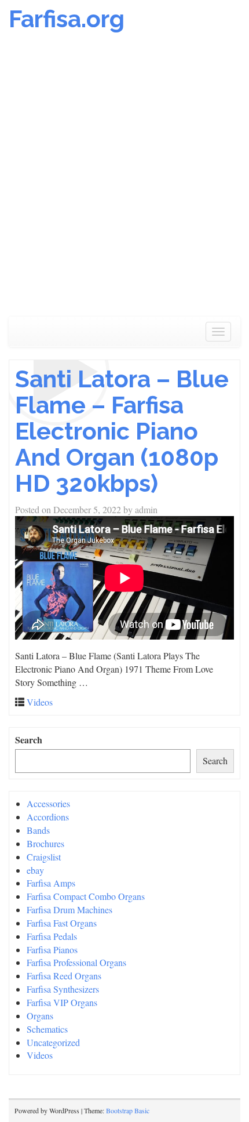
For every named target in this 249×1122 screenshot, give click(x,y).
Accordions (48, 817)
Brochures (45, 843)
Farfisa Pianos (52, 949)
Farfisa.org (66, 19)
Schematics (47, 1029)
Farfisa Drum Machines (69, 909)
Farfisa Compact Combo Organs (86, 896)
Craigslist (44, 857)
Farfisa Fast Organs (62, 923)
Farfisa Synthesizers (63, 989)
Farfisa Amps (51, 883)
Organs (40, 1016)
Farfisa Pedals (52, 936)
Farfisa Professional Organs (76, 962)
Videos (40, 702)
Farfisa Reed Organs (64, 976)
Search (28, 740)
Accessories (48, 803)
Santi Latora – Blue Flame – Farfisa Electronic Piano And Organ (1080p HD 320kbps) (122, 431)
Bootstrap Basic (127, 1110)
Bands (38, 830)
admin (146, 509)
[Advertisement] (124, 180)
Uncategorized (53, 1042)
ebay (35, 870)
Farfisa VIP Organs (62, 1002)
